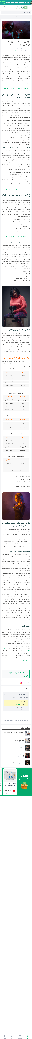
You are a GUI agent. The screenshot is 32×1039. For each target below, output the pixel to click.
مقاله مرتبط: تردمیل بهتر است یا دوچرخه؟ (16, 236)
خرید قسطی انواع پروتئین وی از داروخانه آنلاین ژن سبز (16, 88)
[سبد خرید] (5, 7)
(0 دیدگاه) (6, 694)
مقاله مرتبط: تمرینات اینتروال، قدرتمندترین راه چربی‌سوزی (16, 189)
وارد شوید (17, 704)
